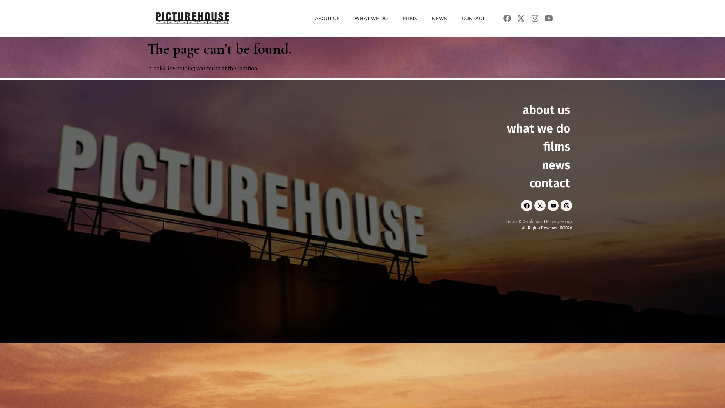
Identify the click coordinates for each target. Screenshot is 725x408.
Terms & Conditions (524, 221)
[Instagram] (566, 205)
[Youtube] (553, 205)
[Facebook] (526, 205)
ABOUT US (327, 18)
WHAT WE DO (371, 18)
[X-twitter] (540, 205)
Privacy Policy (559, 221)
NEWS (439, 18)
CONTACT (473, 18)
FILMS (410, 18)
